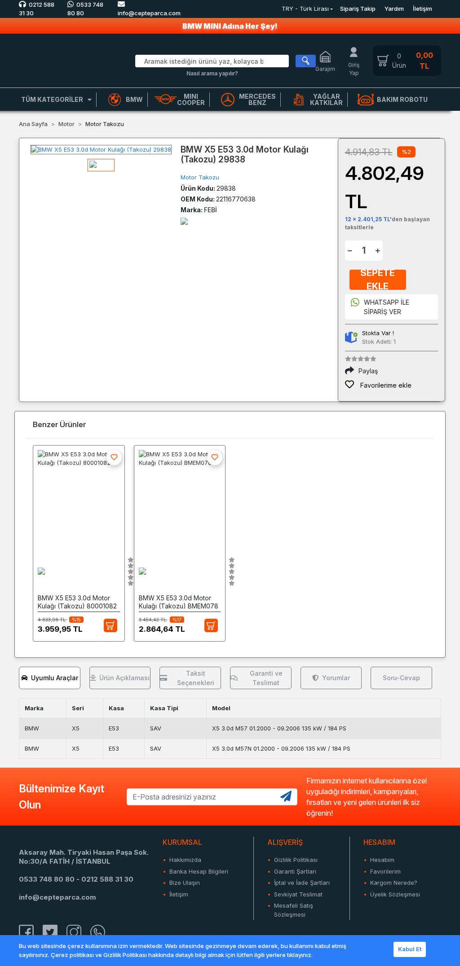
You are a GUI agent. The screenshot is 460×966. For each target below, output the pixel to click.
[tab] (49, 678)
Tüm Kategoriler (52, 99)
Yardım (394, 8)
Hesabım (382, 859)
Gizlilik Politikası (296, 859)
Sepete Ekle (377, 280)
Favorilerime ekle (384, 385)
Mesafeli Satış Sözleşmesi (293, 910)
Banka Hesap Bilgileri (198, 871)
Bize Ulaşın (184, 882)
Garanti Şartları (295, 871)
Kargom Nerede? (393, 882)
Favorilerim (385, 871)
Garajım (325, 69)
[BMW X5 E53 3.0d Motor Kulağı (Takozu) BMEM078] (180, 499)
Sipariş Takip (358, 8)
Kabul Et (409, 949)
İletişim (422, 8)
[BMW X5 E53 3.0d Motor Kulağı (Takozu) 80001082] (79, 499)
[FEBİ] (184, 220)
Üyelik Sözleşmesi (395, 894)
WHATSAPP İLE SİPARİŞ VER (386, 306)
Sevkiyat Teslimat (298, 894)
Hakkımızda (185, 859)
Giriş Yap (353, 68)
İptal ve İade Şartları (302, 882)
